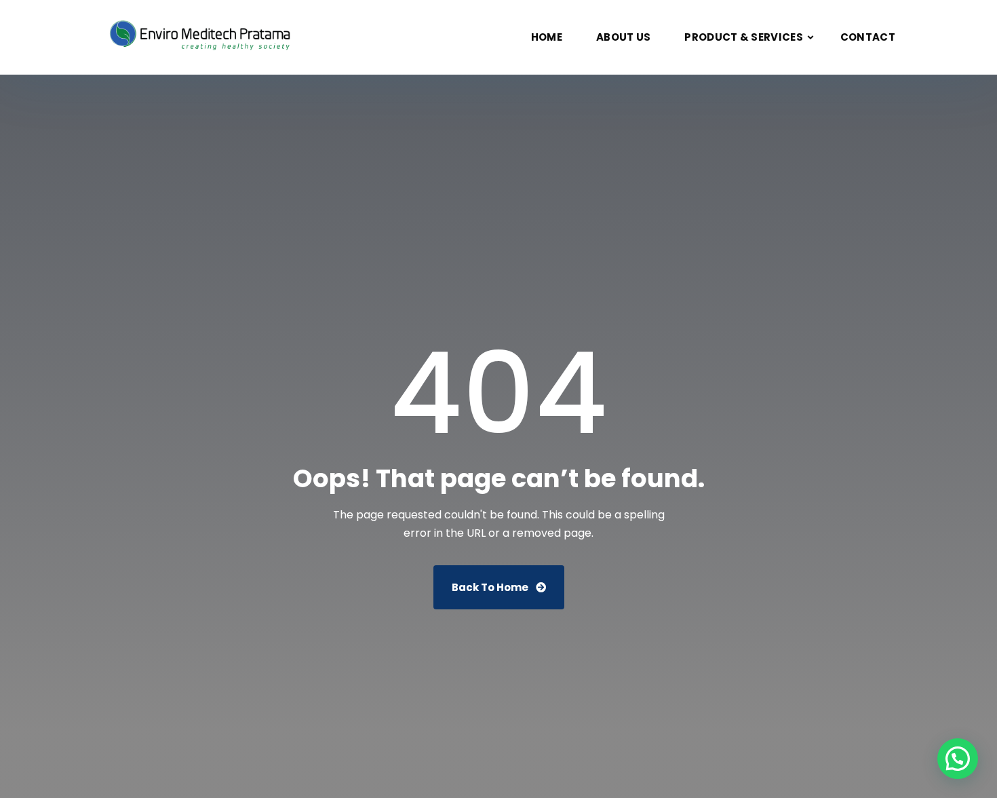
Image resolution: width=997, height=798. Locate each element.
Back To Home (491, 587)
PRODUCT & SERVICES (743, 37)
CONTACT (867, 37)
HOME (546, 37)
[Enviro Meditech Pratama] (203, 37)
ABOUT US (623, 37)
